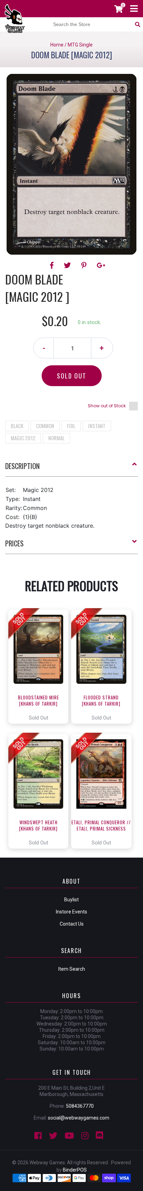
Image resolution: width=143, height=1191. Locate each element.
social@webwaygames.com (78, 1118)
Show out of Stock (107, 406)
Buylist (71, 899)
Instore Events (71, 911)
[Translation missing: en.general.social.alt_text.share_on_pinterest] (85, 265)
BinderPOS (75, 1170)
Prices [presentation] (14, 543)
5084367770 (80, 1106)
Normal (56, 438)
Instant (97, 425)
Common (45, 425)
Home (57, 45)
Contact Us (72, 924)
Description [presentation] (22, 466)
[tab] (71, 469)
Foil (71, 425)
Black (17, 425)
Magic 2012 (23, 438)
